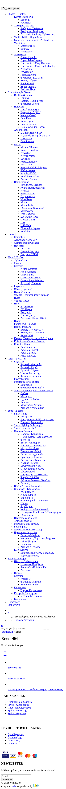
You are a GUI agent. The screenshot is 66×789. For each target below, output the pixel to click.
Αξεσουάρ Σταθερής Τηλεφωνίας (37, 34)
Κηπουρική (20, 599)
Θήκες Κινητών (29, 57)
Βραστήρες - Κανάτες (31, 457)
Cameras (18, 266)
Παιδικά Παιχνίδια (30, 251)
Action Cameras (29, 268)
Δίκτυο (17, 144)
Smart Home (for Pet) (25, 428)
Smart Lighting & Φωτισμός (28, 425)
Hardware (19, 106)
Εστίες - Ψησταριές (30, 442)
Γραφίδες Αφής (28, 74)
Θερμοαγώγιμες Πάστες (33, 127)
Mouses (24, 202)
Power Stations (21, 379)
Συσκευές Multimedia (32, 422)
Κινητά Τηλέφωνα (23, 16)
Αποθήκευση (21, 129)
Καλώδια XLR (28, 355)
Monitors (18, 263)
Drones (17, 573)
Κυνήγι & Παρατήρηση (26, 593)
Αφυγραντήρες (28, 494)
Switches (25, 158)
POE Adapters (28, 170)
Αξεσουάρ (26, 570)
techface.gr (7, 631)
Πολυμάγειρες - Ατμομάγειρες (36, 436)
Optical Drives (28, 219)
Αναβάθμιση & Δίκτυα (19, 92)
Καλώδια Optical (29, 350)
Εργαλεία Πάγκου (30, 370)
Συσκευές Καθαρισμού (32, 434)
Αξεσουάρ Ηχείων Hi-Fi (33, 318)
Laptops (25, 98)
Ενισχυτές (26, 312)
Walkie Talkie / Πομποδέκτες (29, 37)
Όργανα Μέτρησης (30, 373)
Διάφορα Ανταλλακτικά (32, 407)
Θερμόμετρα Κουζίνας (32, 468)
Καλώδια (25, 231)
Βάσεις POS (27, 335)
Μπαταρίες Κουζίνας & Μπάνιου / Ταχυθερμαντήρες (38, 554)
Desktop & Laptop (23, 95)
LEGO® (25, 248)
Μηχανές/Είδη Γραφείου (26, 523)
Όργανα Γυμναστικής (31, 590)
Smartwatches (28, 45)
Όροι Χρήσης (15, 737)
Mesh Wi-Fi (27, 164)
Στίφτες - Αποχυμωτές (32, 454)
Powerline (26, 153)
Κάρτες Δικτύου (29, 161)
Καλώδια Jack (28, 347)
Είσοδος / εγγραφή (24, 620)
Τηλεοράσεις (20, 260)
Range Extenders (29, 150)
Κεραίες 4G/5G (29, 173)
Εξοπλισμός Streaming (32, 208)
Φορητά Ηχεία (21, 300)
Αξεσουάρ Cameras (31, 283)
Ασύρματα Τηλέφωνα (32, 28)
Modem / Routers (29, 147)
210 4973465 (14, 667)
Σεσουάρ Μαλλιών (30, 535)
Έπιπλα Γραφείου (23, 520)
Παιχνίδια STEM (29, 254)
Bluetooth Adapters (30, 228)
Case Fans (26, 118)
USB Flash (26, 138)
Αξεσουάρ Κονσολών (25, 239)
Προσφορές (14, 602)
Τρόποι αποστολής (17, 710)
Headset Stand (28, 193)
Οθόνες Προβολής (23, 289)
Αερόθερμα (27, 506)
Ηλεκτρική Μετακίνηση (26, 561)
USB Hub (26, 225)
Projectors (19, 286)
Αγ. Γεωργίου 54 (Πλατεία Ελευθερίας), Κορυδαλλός (35, 689)
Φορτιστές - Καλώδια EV (34, 567)
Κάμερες (25, 402)
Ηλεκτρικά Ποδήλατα (32, 564)
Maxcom (25, 19)
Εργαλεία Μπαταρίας (31, 364)
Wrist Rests (26, 199)
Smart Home (20, 413)
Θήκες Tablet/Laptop (31, 60)
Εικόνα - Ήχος (28, 89)
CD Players (26, 309)
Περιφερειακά (21, 182)
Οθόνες (24, 393)
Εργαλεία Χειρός (29, 367)
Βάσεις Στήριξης (29, 80)
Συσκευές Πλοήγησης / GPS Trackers (33, 40)
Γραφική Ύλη (21, 526)
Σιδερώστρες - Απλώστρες (34, 474)
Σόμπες (24, 503)
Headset (25, 190)
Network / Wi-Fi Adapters (34, 167)
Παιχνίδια (19, 245)
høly (14, 786)
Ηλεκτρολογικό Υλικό (25, 518)
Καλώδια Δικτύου (30, 176)
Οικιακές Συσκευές (24, 431)
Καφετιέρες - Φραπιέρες (33, 460)
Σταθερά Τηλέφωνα (24, 25)
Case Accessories (29, 124)
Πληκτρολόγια (28, 196)
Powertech (26, 22)
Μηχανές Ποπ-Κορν (31, 465)
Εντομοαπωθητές (29, 584)
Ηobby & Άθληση (17, 558)
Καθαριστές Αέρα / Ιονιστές (35, 509)
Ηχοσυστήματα (22, 292)
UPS (23, 222)
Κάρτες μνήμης (28, 86)
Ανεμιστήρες (27, 491)
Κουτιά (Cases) (28, 115)
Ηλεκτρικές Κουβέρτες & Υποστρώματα (41, 512)
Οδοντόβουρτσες (29, 541)
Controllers (19, 237)
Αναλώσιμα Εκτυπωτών (33, 187)
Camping (18, 575)
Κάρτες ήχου (27, 121)
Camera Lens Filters (31, 277)
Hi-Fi (17, 303)
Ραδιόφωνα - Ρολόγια (25, 323)
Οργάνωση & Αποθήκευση (28, 529)
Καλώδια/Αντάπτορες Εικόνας (29, 341)
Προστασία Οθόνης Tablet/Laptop (38, 66)
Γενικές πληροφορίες (18, 704)
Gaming (12, 234)
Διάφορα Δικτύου (29, 179)
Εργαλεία (19, 361)
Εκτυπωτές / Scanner (31, 184)
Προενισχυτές (28, 315)
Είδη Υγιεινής (21, 549)
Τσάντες (25, 48)
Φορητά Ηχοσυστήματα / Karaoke (31, 295)
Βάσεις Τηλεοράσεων (32, 329)
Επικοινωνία (14, 604)
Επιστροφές (14, 740)
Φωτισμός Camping (31, 581)
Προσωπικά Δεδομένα (19, 707)
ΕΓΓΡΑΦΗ (7, 779)
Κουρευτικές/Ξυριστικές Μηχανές (38, 538)
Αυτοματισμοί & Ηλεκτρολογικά (37, 419)
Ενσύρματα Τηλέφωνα (32, 31)
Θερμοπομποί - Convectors (34, 500)
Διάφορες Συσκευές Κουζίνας (36, 480)
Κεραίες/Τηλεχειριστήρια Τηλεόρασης (33, 338)
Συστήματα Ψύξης (30, 109)
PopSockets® (27, 83)
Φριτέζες (25, 439)
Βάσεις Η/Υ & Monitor (32, 332)
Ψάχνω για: (7, 628)
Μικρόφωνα (27, 211)
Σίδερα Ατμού (28, 471)
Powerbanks (27, 71)
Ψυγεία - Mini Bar (30, 477)
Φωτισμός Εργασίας (31, 376)
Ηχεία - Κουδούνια (30, 399)
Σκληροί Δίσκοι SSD (31, 132)
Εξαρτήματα (27, 515)
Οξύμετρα (26, 544)
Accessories (27, 51)
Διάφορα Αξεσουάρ (31, 547)
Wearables (19, 43)
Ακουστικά (26, 69)
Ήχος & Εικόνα (16, 257)
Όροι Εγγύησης (16, 734)
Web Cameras (28, 213)
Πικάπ (17, 321)
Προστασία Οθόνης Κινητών (35, 63)
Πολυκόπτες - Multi (31, 451)
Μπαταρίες (26, 384)
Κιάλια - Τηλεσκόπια (31, 596)
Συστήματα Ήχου (29, 216)
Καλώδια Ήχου (22, 344)
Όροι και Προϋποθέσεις (20, 701)
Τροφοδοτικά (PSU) (31, 112)
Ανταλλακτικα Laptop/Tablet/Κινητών (33, 390)
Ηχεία (17, 297)
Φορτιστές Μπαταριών (32, 387)
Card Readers (27, 141)
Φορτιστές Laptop (30, 103)
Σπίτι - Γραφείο (15, 410)
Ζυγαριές (25, 483)
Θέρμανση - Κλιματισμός (27, 489)
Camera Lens (27, 274)
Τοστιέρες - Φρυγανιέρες (33, 445)
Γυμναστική (20, 587)
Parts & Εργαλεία (16, 358)
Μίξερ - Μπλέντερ (30, 448)
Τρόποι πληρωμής (17, 713)
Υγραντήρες (27, 497)
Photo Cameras (28, 271)
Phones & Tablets (16, 14)
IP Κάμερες (26, 416)
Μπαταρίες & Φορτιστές (26, 381)
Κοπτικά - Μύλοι (29, 463)
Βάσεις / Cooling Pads (32, 100)
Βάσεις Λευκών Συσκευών (28, 486)
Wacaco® (25, 578)
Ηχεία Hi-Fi (27, 306)
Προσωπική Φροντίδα (25, 532)
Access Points (28, 155)
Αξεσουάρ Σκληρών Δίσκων (35, 135)
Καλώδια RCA (28, 352)
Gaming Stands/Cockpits (26, 242)
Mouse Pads (27, 205)
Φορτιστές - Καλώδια (31, 77)
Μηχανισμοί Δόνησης (31, 405)
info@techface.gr (16, 678)
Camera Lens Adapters (32, 280)
